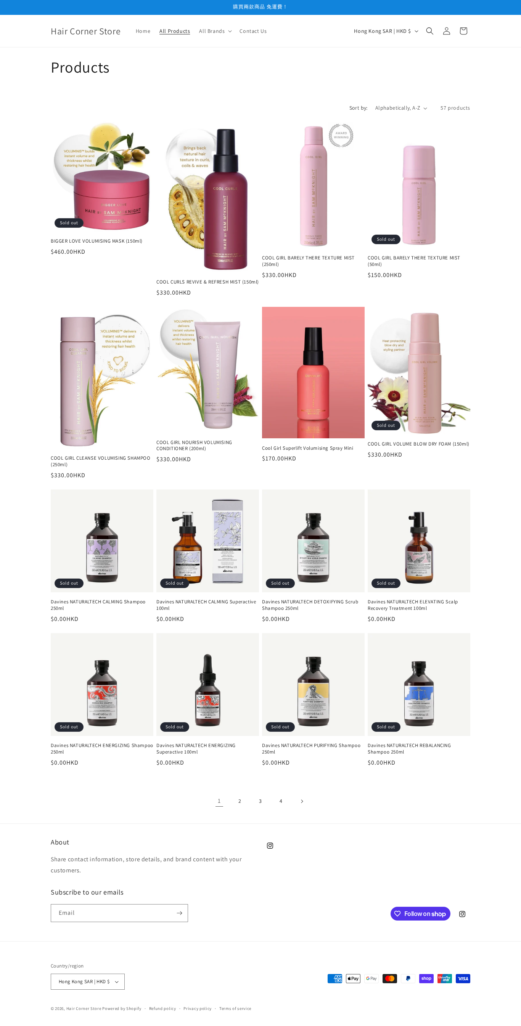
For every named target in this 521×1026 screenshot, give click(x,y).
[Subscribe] (179, 913)
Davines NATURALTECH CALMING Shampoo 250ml (98, 605)
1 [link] (219, 801)
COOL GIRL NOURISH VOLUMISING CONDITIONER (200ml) (194, 445)
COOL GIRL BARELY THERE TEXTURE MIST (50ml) (414, 261)
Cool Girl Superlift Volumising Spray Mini (308, 448)
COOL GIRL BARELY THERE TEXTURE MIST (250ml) (308, 261)
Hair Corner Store (83, 1008)
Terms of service (235, 1008)
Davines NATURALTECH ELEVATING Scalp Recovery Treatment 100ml (413, 605)
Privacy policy (197, 1008)
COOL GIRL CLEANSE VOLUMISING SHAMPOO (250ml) (101, 461)
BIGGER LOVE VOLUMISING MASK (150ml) (97, 241)
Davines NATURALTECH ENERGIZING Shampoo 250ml (102, 748)
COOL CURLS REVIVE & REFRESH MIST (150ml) (207, 282)
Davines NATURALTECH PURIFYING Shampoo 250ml (311, 748)
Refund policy (162, 1008)
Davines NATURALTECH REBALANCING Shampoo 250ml (409, 748)
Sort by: (358, 107)
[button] (215, 31)
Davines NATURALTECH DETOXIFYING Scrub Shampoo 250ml (310, 605)
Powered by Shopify (122, 1008)
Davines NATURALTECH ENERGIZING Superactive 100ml (196, 748)
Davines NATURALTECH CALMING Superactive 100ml (206, 605)
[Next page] (301, 801)
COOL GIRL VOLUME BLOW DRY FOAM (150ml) (419, 444)
